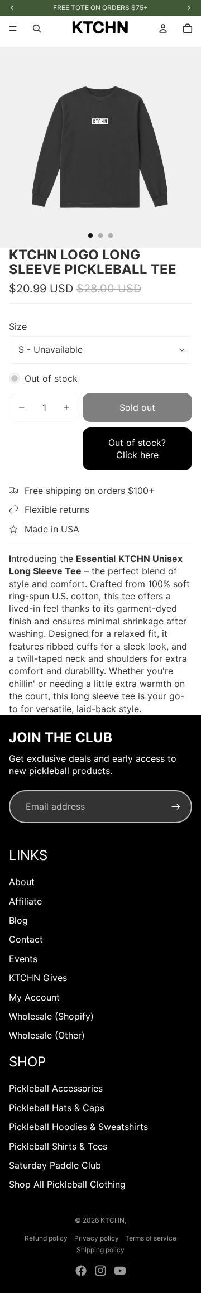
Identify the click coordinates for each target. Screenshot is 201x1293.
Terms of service (150, 1238)
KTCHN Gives (38, 977)
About (22, 881)
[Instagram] (100, 1270)
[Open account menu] (163, 28)
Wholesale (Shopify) (51, 1016)
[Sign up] (175, 806)
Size (18, 326)
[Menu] (13, 28)
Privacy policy (96, 1238)
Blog (18, 920)
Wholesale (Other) (47, 1035)
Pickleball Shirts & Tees (58, 1146)
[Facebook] (81, 1270)
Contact (26, 939)
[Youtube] (120, 1270)
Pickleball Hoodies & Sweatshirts (78, 1126)
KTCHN (112, 1220)
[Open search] (37, 28)
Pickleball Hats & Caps (56, 1107)
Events (23, 958)
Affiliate (25, 901)
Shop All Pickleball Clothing (67, 1184)
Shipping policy (100, 1250)
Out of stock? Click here (137, 448)
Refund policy (46, 1238)
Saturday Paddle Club (55, 1165)
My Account (34, 997)
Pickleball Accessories (56, 1088)
